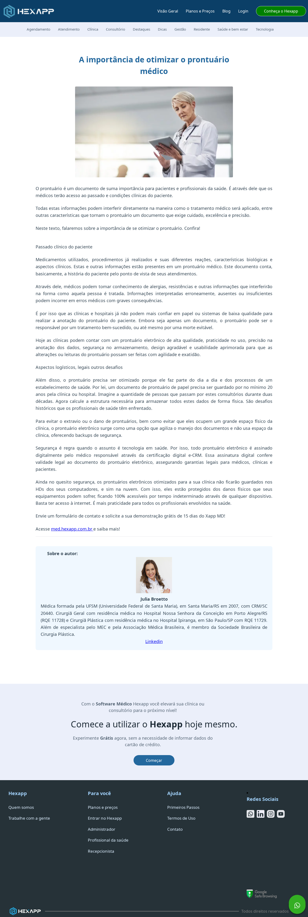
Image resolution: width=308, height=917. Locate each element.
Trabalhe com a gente (29, 818)
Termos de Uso (181, 818)
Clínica (92, 29)
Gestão (180, 29)
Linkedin (154, 641)
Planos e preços (103, 807)
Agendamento (38, 29)
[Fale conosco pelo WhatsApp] (297, 906)
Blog (226, 11)
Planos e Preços (200, 11)
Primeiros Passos (183, 807)
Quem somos (21, 807)
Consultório (115, 29)
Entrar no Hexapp (105, 818)
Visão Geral (167, 11)
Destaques (141, 29)
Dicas (162, 29)
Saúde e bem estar (233, 29)
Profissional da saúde (108, 840)
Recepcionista (101, 851)
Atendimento (69, 29)
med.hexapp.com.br (72, 529)
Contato (175, 829)
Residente (202, 29)
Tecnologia (265, 29)
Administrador (101, 829)
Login (243, 11)
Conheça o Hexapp (281, 11)
